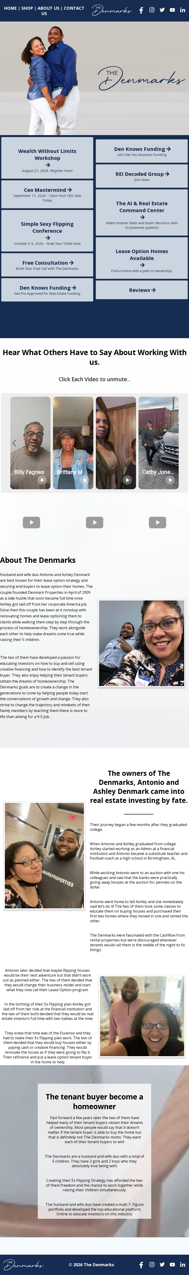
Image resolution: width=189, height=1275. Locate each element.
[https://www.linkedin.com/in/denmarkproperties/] (183, 10)
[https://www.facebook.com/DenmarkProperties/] (142, 10)
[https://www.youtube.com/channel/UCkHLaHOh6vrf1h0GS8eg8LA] (172, 10)
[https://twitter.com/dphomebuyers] (162, 10)
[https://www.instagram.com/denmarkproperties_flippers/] (152, 1264)
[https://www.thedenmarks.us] (112, 10)
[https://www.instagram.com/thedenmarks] (152, 10)
